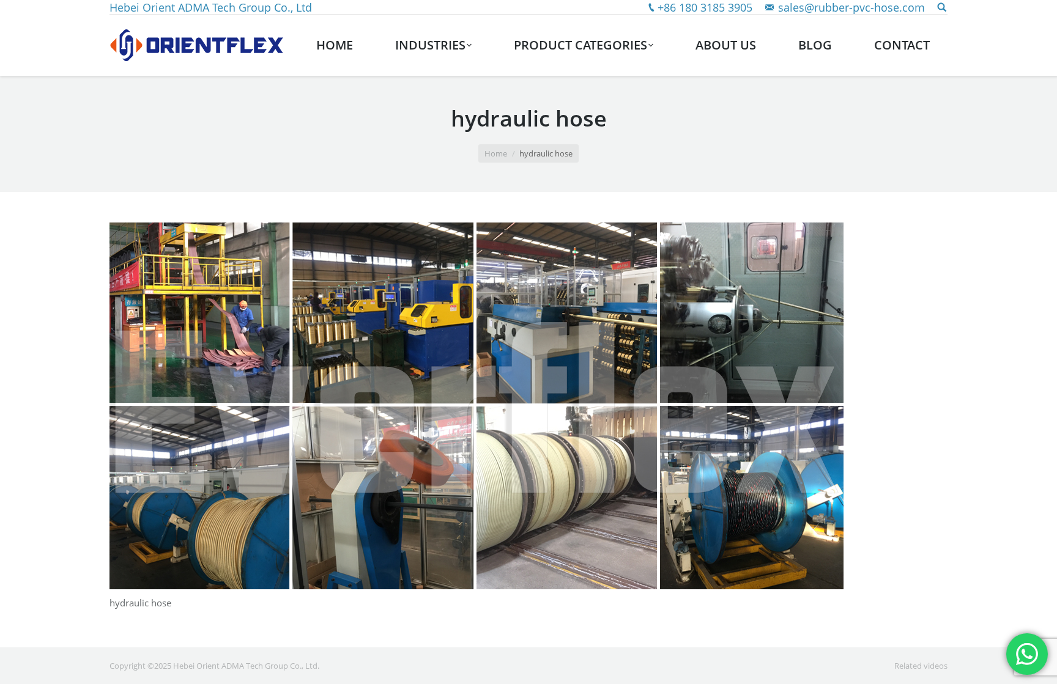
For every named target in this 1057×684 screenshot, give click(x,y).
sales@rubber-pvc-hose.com (851, 7)
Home (495, 153)
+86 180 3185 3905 (705, 7)
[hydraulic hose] (528, 405)
